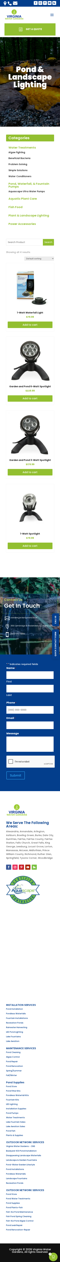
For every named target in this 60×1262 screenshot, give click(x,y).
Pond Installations (15, 1169)
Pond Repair (12, 1061)
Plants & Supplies (14, 1135)
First (9, 681)
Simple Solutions (18, 170)
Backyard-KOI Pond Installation (21, 1150)
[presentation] (30, 762)
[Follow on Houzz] (34, 867)
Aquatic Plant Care (22, 199)
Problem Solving (17, 164)
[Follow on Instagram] (15, 867)
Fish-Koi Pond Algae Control (19, 1220)
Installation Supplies (16, 1108)
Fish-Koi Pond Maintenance (19, 1212)
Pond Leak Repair (14, 1225)
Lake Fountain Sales (15, 1122)
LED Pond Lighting (14, 1032)
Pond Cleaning (13, 1052)
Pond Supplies (13, 1203)
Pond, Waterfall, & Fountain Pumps (28, 185)
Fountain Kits (12, 1099)
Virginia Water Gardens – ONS (20, 1146)
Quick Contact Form (55, 644)
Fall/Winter (11, 1075)
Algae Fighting (16, 152)
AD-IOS (30, 1256)
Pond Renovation (14, 1066)
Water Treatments (22, 147)
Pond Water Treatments (18, 1198)
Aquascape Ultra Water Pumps (26, 191)
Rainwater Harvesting (16, 1027)
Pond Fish (10, 1130)
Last (9, 695)
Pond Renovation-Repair (18, 1229)
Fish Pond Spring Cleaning (18, 1216)
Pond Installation (14, 1009)
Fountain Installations (17, 1018)
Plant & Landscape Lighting (28, 215)
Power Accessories (22, 224)
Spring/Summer (14, 1070)
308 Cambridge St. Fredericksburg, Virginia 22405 (32, 625)
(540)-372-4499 (17, 633)
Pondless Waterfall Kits (17, 1095)
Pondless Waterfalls (16, 1013)
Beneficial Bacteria (19, 158)
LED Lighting (12, 1104)
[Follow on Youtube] (27, 867)
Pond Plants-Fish (14, 1207)
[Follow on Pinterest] (21, 867)
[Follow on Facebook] (8, 867)
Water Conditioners (19, 176)
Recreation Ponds (14, 1022)
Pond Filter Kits (13, 1090)
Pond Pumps (12, 1113)
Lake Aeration (12, 1041)
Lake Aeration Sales (15, 1126)
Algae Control (13, 1057)
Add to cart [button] (30, 325)
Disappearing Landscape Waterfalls (23, 1155)
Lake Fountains (13, 1036)
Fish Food (15, 207)
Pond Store (11, 1086)
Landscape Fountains (16, 1178)
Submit (15, 775)
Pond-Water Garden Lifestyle (20, 1164)
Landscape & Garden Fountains (21, 1160)
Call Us (55, 620)
